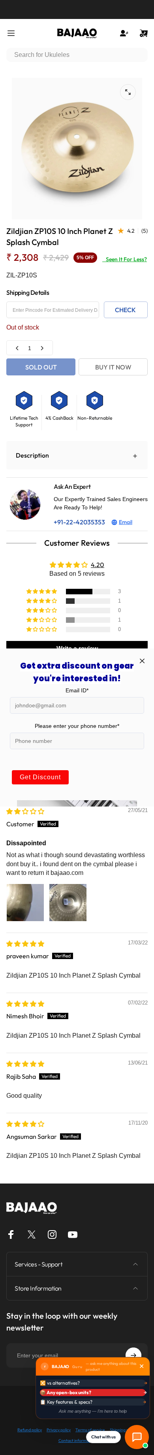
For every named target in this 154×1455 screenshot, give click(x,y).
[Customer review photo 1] (25, 903)
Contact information (77, 1440)
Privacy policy (59, 1429)
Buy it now (113, 367)
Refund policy (29, 1429)
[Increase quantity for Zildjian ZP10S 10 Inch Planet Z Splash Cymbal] (41, 348)
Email (125, 522)
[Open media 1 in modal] (128, 92)
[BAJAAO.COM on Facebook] (11, 1234)
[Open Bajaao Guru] (137, 1437)
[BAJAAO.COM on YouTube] (72, 1234)
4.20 (97, 565)
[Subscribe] (133, 1355)
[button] (42, 591)
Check (125, 310)
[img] (25, 811)
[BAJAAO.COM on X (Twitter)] (31, 1234)
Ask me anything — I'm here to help (93, 1411)
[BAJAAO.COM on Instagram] (52, 1234)
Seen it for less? (124, 259)
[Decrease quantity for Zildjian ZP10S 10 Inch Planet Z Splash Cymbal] (17, 348)
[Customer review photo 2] (68, 903)
